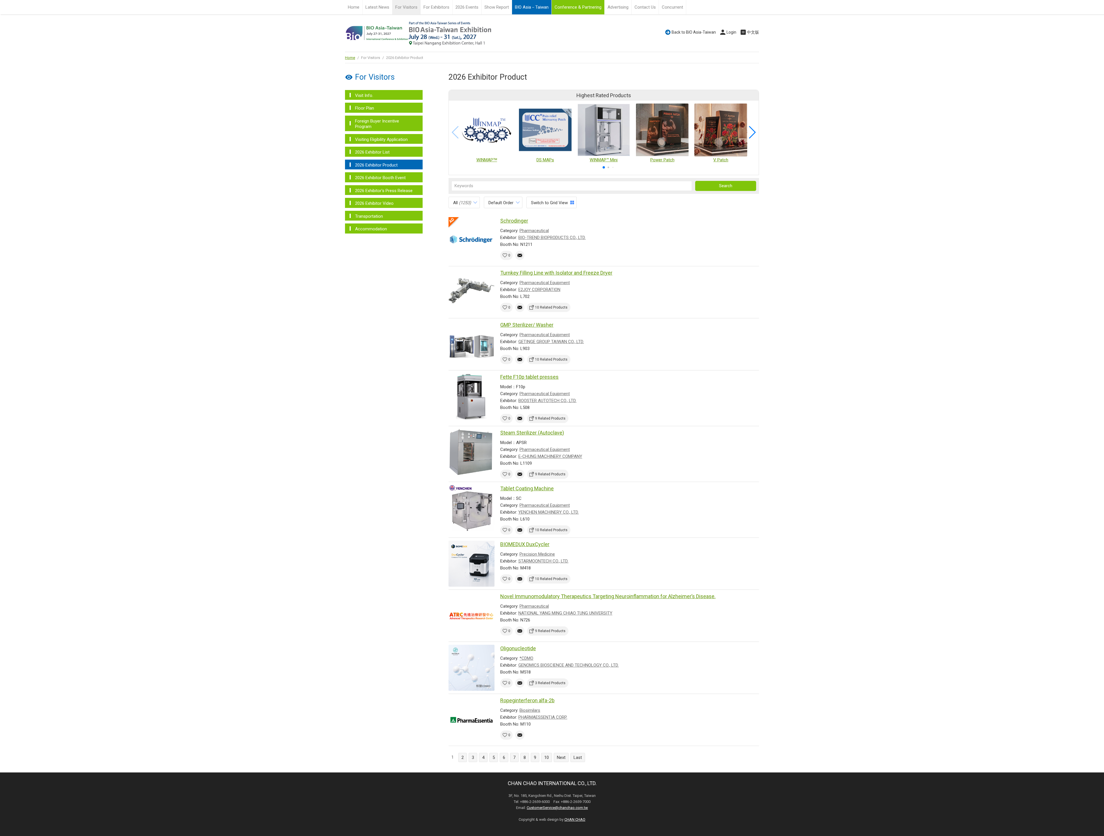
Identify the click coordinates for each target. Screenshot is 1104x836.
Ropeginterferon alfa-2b (527, 700)
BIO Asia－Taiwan (532, 7)
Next (561, 757)
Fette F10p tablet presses (529, 377)
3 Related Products (550, 683)
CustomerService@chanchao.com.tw (557, 808)
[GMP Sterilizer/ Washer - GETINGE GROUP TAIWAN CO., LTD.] (471, 344)
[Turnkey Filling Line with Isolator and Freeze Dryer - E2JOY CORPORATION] (471, 292)
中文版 (753, 32)
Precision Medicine (537, 554)
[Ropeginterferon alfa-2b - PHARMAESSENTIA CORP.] (471, 720)
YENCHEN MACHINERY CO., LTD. (548, 512)
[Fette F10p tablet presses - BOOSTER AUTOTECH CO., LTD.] (471, 396)
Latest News (377, 7)
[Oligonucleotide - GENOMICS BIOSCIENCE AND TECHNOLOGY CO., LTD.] (471, 668)
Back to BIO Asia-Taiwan (694, 32)
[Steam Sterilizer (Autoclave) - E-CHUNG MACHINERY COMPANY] (471, 452)
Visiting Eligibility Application (381, 139)
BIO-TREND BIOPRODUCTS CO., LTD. (552, 237)
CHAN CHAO (574, 819)
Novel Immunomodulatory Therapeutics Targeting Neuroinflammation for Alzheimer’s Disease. (608, 596)
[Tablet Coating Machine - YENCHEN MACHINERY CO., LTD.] (471, 508)
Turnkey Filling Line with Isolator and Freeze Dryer (556, 273)
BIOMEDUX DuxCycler (524, 544)
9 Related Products (550, 418)
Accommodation (371, 229)
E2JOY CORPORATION (539, 289)
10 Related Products (551, 307)
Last (578, 757)
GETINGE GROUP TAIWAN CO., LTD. (551, 341)
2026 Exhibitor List (372, 152)
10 (546, 757)
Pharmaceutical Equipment (545, 282)
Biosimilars (530, 710)
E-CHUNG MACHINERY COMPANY (550, 456)
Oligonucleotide (518, 648)
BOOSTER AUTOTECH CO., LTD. (547, 400)
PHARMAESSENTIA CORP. (542, 717)
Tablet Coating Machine (527, 488)
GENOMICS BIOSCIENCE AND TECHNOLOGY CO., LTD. (568, 665)
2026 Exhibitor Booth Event (380, 177)
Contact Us (645, 7)
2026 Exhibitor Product (376, 165)
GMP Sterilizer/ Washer (526, 325)
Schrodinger (514, 221)
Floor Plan (364, 108)
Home (353, 7)
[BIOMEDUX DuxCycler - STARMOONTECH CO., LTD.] (471, 564)
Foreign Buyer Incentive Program (377, 123)
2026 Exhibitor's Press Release (384, 190)
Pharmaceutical (534, 230)
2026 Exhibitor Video (374, 203)
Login (731, 32)
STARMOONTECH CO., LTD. (543, 561)
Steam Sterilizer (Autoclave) (532, 433)
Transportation (369, 216)
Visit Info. (364, 95)
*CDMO (526, 658)
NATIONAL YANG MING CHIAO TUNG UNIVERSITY (565, 613)
